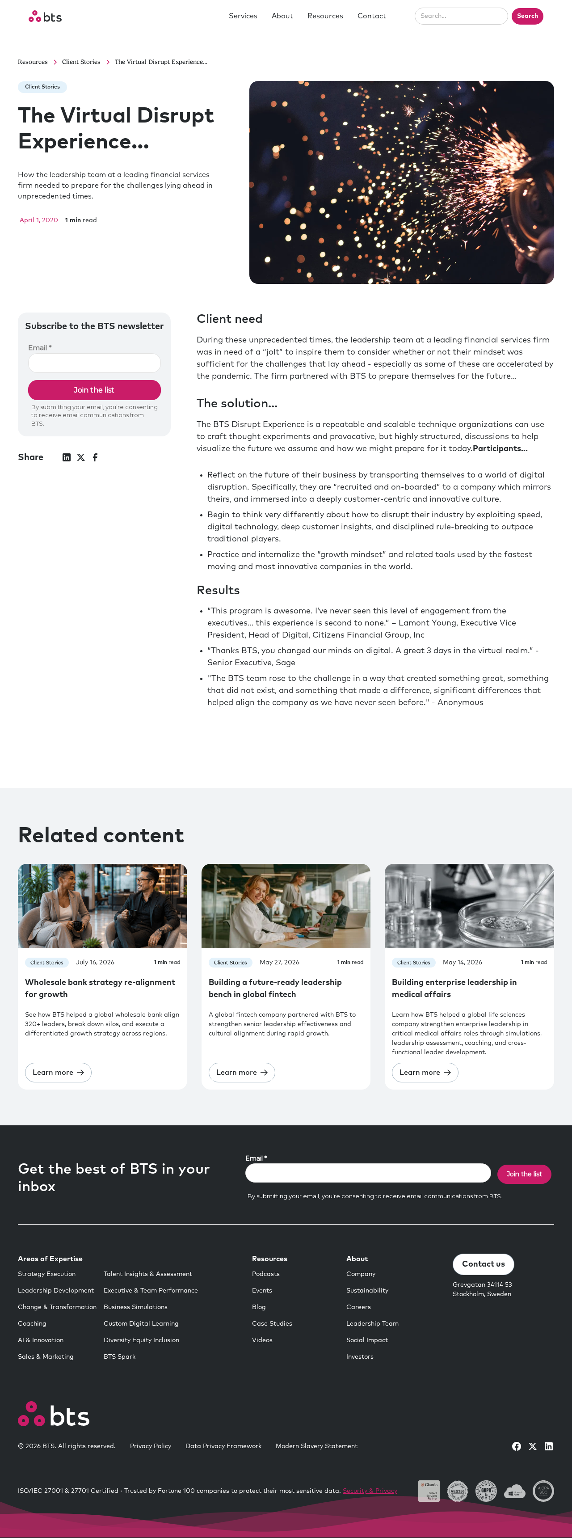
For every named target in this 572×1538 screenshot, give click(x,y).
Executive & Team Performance (151, 1291)
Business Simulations (136, 1307)
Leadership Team (372, 1324)
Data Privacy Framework (223, 1446)
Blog (259, 1307)
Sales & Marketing (46, 1357)
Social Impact (367, 1340)
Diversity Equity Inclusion (141, 1340)
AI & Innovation (40, 1340)
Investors (360, 1357)
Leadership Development (56, 1291)
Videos (262, 1340)
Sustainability (367, 1291)
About (282, 16)
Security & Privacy (370, 1491)
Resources (325, 16)
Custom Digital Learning (141, 1324)
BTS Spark (119, 1357)
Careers (358, 1307)
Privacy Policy (150, 1446)
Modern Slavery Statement (317, 1446)
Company (360, 1274)
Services (243, 16)
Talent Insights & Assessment (148, 1274)
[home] (45, 16)
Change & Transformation (57, 1307)
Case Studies (272, 1324)
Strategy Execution (47, 1274)
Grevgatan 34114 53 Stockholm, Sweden (482, 1289)
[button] (243, 16)
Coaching (32, 1324)
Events (262, 1291)
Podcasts (266, 1274)
